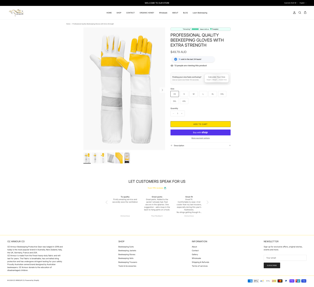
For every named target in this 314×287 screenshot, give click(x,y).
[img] (157, 185)
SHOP (119, 13)
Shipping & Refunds (200, 262)
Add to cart (200, 124)
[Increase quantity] (182, 113)
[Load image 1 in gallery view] (124, 88)
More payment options (200, 138)
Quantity (174, 108)
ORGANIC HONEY (147, 13)
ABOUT (175, 13)
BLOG (185, 13)
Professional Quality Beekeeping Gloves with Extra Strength (93, 24)
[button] (107, 202)
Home (68, 24)
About (194, 247)
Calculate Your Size (217, 78)
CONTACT (130, 13)
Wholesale (163, 13)
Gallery (195, 254)
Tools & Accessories (127, 266)
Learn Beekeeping (200, 13)
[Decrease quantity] (173, 113)
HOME (109, 13)
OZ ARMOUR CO (18, 280)
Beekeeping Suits (126, 247)
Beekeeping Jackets (127, 250)
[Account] (294, 12)
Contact (195, 250)
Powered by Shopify (32, 280)
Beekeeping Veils (125, 258)
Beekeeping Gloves (126, 254)
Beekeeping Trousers (127, 262)
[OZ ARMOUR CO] (16, 12)
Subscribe (272, 265)
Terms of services (200, 266)
